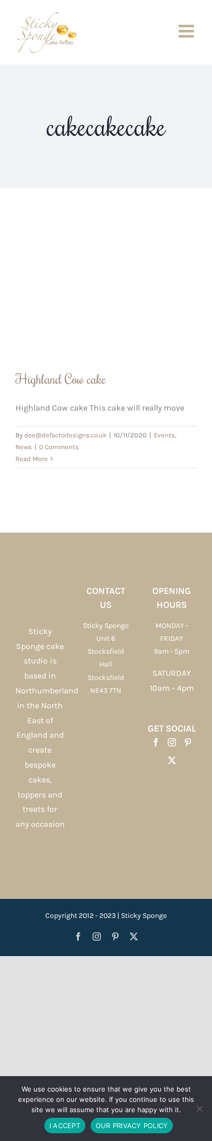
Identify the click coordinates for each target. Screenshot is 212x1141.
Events (164, 435)
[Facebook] (156, 742)
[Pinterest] (188, 742)
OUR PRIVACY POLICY (132, 1125)
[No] (199, 1108)
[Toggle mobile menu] (188, 31)
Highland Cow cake (60, 378)
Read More (31, 459)
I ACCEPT (64, 1125)
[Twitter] (172, 760)
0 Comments (59, 447)
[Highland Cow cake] (106, 287)
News (23, 447)
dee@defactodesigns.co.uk (65, 435)
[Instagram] (172, 742)
